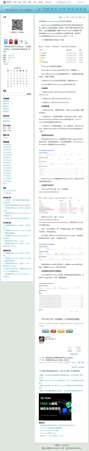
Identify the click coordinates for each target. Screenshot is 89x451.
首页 (50, 9)
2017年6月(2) (7, 144)
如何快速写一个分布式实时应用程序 (67, 319)
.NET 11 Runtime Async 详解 (49, 430)
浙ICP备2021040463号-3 (73, 448)
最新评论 (6, 109)
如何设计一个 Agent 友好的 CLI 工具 (51, 436)
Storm (59, 25)
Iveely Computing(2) (9, 190)
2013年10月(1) (7, 168)
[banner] (6, 2)
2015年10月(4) (7, 155)
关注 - (53, 339)
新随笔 (58, 9)
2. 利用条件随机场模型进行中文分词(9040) (16, 205)
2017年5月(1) (7, 147)
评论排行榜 (7, 223)
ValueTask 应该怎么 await (48, 433)
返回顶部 (81, 367)
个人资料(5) (6, 193)
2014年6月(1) (7, 163)
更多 (4, 183)
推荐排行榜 (7, 250)
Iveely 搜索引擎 (49, 30)
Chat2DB (48, 2)
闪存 (34, 2)
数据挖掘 (6, 121)
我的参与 (6, 106)
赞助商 (40, 2)
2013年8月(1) (7, 170)
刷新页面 (74, 367)
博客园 (42, 9)
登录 (64, 371)
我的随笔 (6, 101)
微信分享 (69, 331)
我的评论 (6, 103)
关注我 (53, 331)
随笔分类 (6, 135)
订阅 (74, 9)
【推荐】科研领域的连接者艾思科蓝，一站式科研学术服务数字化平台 (61, 391)
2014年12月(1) (7, 160)
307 (9, 60)
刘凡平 (7, 7)
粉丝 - (48, 339)
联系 (66, 9)
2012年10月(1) (7, 178)
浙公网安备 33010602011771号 (54, 448)
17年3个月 (11, 57)
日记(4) (5, 137)
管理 (83, 9)
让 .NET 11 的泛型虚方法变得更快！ (51, 428)
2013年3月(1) (7, 173)
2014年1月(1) (7, 165)
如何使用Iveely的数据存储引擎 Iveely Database (59, 357)
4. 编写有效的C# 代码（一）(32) (13, 241)
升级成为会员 (74, 354)
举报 (82, 362)
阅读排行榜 (7, 197)
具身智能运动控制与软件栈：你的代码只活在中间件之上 (57, 425)
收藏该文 (61, 331)
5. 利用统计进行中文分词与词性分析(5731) (16, 218)
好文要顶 (45, 331)
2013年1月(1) (7, 176)
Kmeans (6, 118)
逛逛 (71, 371)
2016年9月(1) (7, 150)
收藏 (79, 362)
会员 (14, 2)
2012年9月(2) (7, 181)
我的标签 (6, 111)
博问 (29, 2)
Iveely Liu (47, 337)
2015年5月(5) (7, 157)
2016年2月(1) (7, 152)
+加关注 (41, 343)
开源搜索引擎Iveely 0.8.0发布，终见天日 (57, 360)
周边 (19, 2)
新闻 (24, 2)
